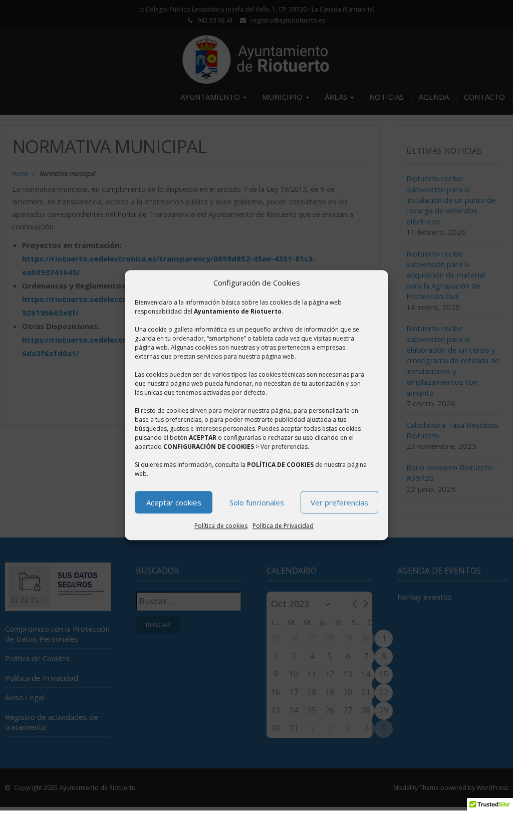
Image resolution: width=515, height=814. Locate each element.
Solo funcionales (256, 502)
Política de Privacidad (283, 526)
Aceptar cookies (173, 502)
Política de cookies (220, 526)
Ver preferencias (339, 502)
